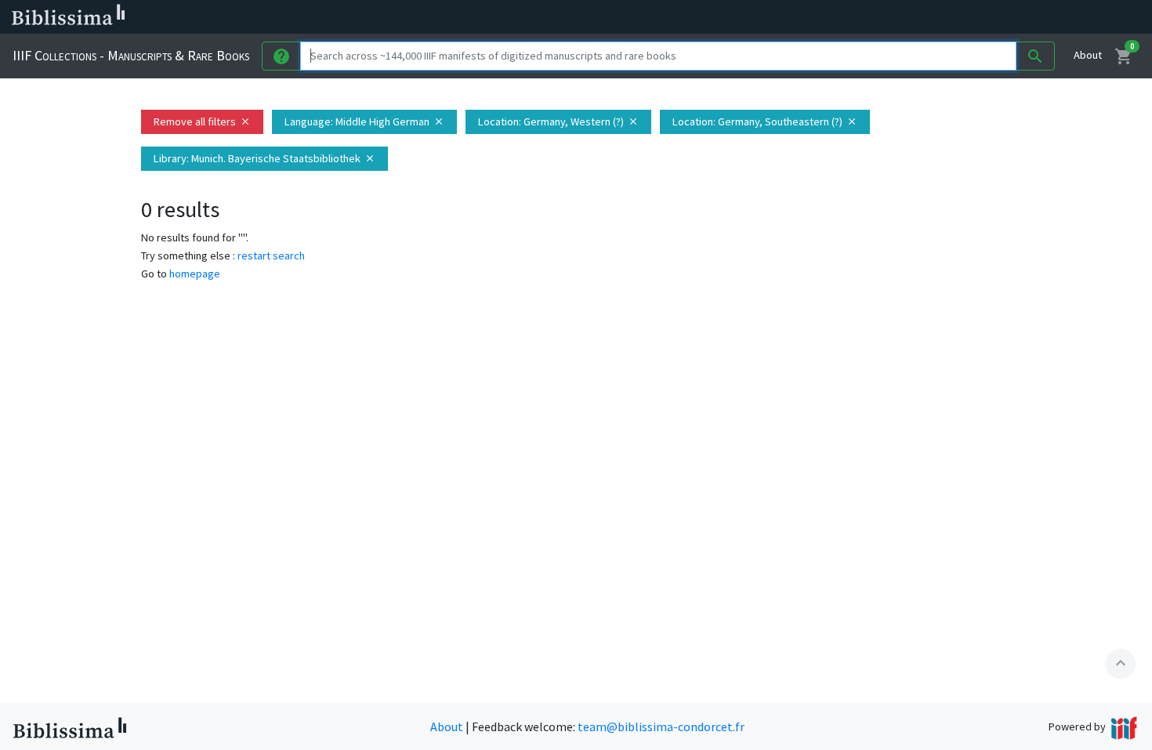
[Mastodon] (802, 17)
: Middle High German (364, 121)
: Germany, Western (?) (558, 121)
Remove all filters (202, 121)
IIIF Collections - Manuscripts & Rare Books (131, 55)
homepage (194, 273)
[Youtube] (827, 17)
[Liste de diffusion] (727, 17)
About (1088, 55)
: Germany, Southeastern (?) (764, 121)
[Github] (852, 17)
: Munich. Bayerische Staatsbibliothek (264, 158)
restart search (271, 255)
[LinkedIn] (752, 17)
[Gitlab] (877, 17)
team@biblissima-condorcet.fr (661, 726)
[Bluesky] (777, 17)
